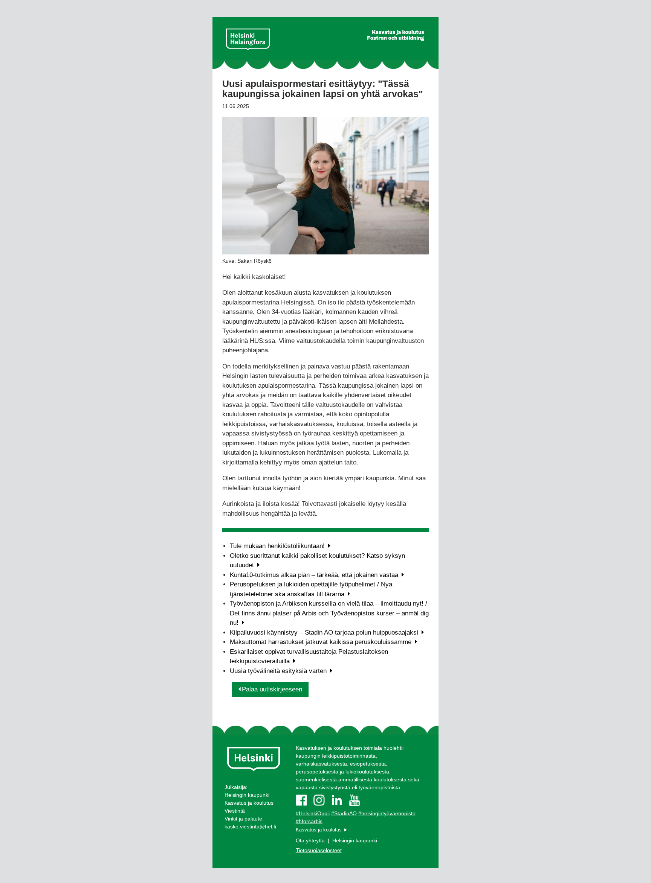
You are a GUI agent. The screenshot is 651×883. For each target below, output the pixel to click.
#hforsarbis (309, 821)
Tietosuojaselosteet (319, 850)
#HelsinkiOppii (313, 813)
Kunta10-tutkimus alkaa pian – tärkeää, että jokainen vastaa (315, 575)
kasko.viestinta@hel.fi (250, 827)
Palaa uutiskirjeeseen (272, 689)
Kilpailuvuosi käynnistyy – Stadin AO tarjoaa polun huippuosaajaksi (325, 632)
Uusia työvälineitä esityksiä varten (279, 670)
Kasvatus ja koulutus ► (322, 830)
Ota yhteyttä (310, 840)
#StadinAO (344, 813)
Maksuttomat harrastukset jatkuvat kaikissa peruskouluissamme (321, 642)
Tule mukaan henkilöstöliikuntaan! (278, 546)
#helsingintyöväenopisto (387, 813)
